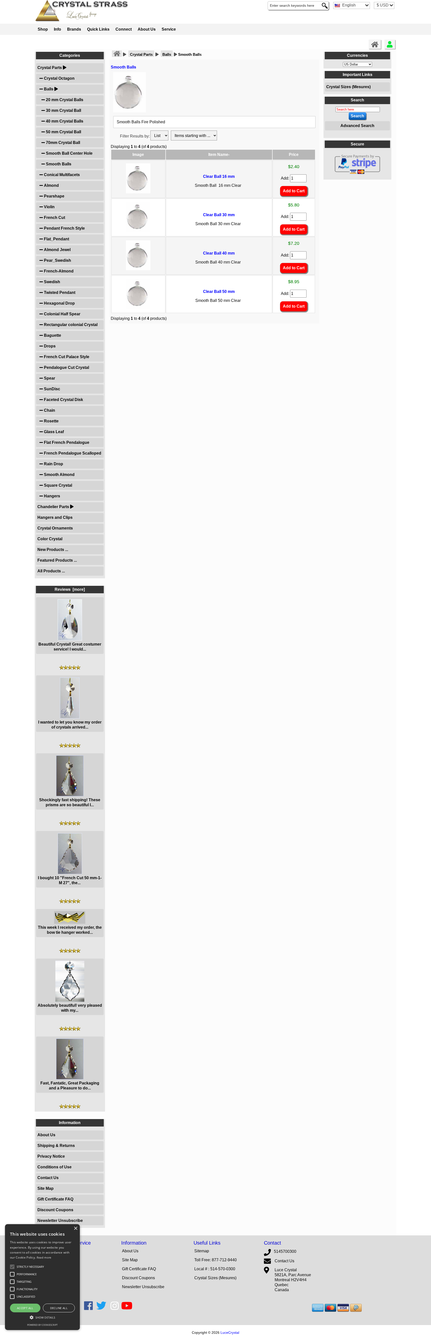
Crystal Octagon (59, 78)
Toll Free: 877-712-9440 (215, 1260)
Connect (123, 29)
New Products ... (52, 549)
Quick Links (98, 29)
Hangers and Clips (55, 517)
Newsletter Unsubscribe (60, 1220)
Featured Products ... (57, 560)
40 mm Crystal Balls (64, 121)
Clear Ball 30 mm (219, 215)
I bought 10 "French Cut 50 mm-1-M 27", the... (70, 880)
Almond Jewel (57, 250)
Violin (49, 207)
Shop (43, 29)
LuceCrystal (229, 1333)
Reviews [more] (70, 589)
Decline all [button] (59, 1308)
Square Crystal (57, 485)
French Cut (54, 217)
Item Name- (218, 154)
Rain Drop (53, 464)
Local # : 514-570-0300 (214, 1269)
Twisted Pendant (59, 292)
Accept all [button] (25, 1308)
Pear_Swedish (57, 260)
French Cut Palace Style (66, 357)
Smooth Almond (59, 474)
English (348, 5)
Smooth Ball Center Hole (69, 153)
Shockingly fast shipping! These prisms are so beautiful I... (69, 802)
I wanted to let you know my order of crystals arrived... (70, 724)
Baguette (52, 335)
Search (357, 100)
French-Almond (58, 271)
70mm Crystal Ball (62, 142)
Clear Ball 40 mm (219, 253)
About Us (147, 29)
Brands (74, 29)
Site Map (45, 1188)
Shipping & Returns (56, 1145)
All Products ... (51, 571)
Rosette (51, 421)
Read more (44, 1257)
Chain (49, 410)
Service (169, 29)
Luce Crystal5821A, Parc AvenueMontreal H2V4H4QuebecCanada (293, 1280)
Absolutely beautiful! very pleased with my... (70, 1007)
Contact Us (48, 1178)
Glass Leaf (53, 432)
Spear (49, 378)
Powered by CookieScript (42, 1325)
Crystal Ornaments (55, 528)
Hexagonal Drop (59, 303)
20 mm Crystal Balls (64, 100)
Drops (49, 346)
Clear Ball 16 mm (219, 176)
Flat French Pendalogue (66, 442)
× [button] (75, 1228)
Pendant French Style (64, 228)
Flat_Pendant (56, 239)
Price (294, 154)
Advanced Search (357, 126)
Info (57, 29)
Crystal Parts (141, 54)
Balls (166, 54)
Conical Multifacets (61, 175)
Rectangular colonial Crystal (70, 325)
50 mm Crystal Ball (63, 132)
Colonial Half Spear (61, 314)
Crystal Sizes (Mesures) (348, 87)
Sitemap (201, 1251)
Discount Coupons (55, 1210)
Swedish (51, 282)
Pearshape (53, 196)
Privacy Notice (51, 1156)
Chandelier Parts (53, 507)
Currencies (357, 55)
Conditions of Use (54, 1167)
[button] (30, 1267)
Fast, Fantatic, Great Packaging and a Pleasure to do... (69, 1085)
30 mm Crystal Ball (63, 110)
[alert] (42, 1277)
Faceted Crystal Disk (63, 400)
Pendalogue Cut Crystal (66, 367)
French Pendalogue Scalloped (72, 453)
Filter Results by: (135, 136)
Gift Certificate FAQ (55, 1199)
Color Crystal (49, 539)
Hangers (51, 496)
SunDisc (51, 389)
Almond (51, 185)
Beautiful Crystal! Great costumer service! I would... (69, 646)
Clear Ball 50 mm (219, 291)
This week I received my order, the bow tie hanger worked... (70, 929)
